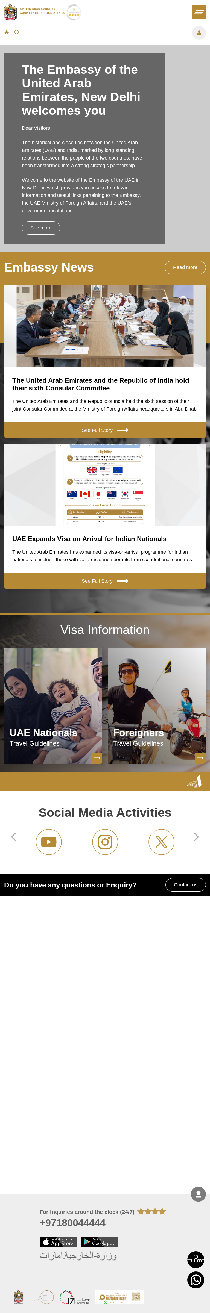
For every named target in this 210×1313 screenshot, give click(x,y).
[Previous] (13, 838)
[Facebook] (161, 842)
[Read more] (96, 758)
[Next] (196, 838)
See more (41, 228)
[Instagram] (48, 842)
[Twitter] (105, 842)
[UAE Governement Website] (34, 1298)
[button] (195, 1259)
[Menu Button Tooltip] (115, 33)
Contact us (185, 884)
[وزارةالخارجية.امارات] (79, 1256)
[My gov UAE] (74, 1298)
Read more (185, 267)
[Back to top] (198, 1194)
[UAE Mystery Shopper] (119, 1298)
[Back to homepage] (35, 19)
